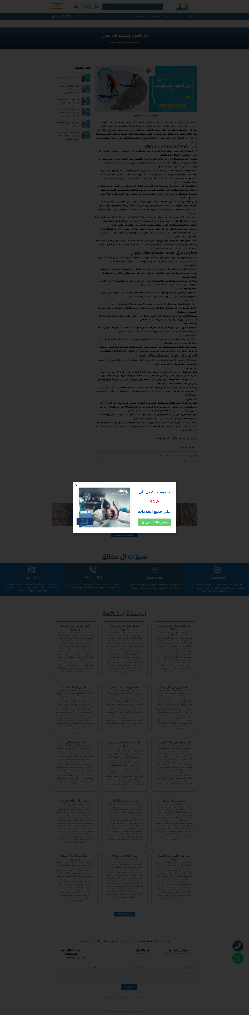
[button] (76, 485)
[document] (124, 507)
